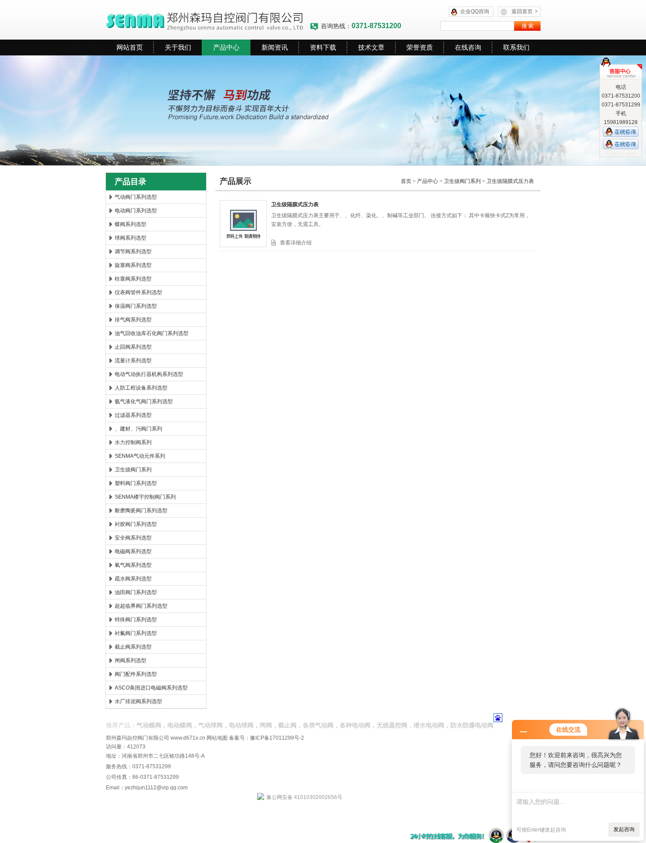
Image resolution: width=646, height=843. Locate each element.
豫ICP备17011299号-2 (277, 738)
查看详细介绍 (296, 243)
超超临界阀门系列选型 (141, 606)
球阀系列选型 (130, 238)
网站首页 (129, 47)
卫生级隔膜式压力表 (510, 181)
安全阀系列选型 (133, 538)
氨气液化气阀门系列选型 (144, 401)
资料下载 (323, 47)
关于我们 (178, 47)
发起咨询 (624, 829)
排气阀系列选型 (133, 320)
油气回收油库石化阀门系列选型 (152, 333)
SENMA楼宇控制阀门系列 (145, 497)
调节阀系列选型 (133, 251)
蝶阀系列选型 (130, 224)
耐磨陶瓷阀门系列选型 (141, 510)
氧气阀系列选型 (133, 565)
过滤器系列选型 (133, 415)
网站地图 (217, 738)
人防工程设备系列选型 (141, 388)
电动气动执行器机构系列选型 (149, 374)
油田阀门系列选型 (136, 592)
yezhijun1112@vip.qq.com (156, 788)
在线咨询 (468, 47)
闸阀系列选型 (130, 660)
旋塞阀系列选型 (133, 265)
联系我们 (516, 47)
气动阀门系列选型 (136, 197)
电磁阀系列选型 (133, 551)
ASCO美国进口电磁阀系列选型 (151, 688)
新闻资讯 (274, 47)
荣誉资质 (419, 47)
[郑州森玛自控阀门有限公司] (207, 20)
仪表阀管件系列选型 (138, 292)
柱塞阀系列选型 (133, 279)
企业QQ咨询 (474, 11)
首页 (406, 181)
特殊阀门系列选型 (136, 620)
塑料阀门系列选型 (136, 483)
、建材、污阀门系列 (138, 429)
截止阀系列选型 (133, 647)
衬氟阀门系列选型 (136, 633)
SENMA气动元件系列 (140, 456)
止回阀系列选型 (133, 347)
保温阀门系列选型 (136, 306)
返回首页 (525, 11)
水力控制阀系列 (133, 442)
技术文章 (371, 47)
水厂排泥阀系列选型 (138, 701)
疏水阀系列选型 (133, 579)
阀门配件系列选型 (136, 674)
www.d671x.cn (188, 738)
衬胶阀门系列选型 (136, 524)
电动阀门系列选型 (136, 211)
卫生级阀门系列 (133, 470)
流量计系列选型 (133, 361)
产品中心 (226, 47)
